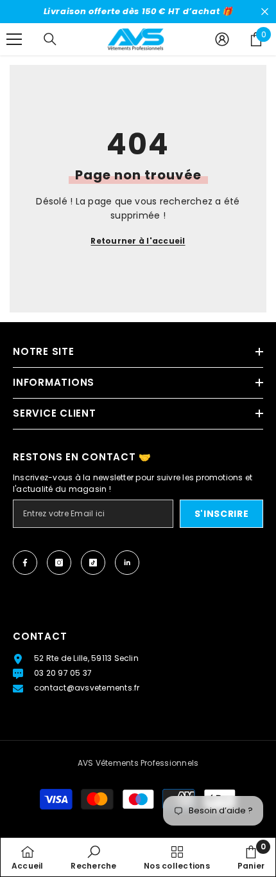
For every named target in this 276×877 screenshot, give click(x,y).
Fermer (265, 12)
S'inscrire (221, 513)
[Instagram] (59, 562)
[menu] (14, 39)
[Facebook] (25, 562)
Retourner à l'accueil (138, 240)
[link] (93, 857)
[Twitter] (127, 562)
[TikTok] (93, 562)
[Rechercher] (50, 39)
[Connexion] (222, 39)
